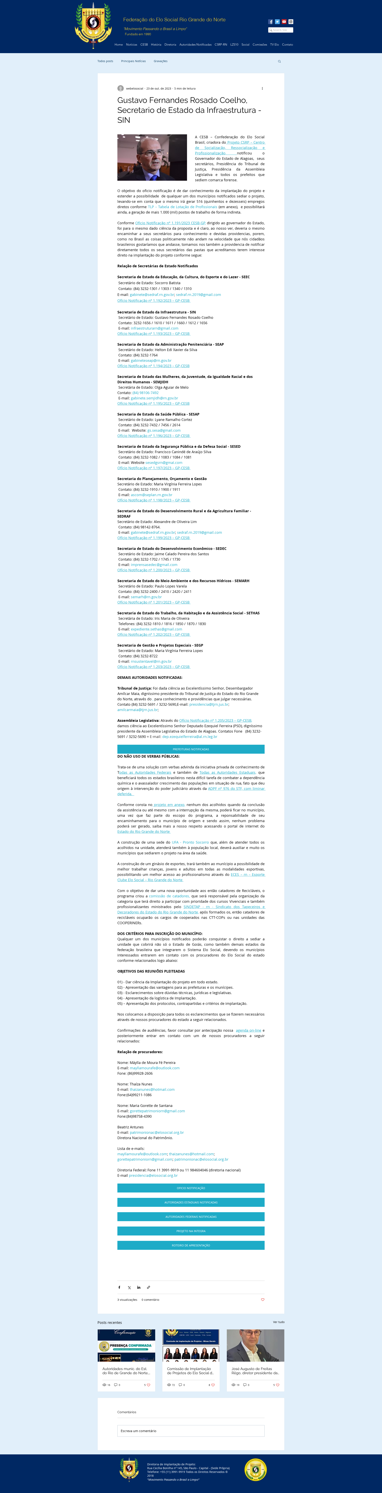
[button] (279, 61)
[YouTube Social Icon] (284, 21)
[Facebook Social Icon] (270, 21)
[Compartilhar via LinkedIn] (139, 1287)
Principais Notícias (133, 61)
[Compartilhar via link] (148, 1287)
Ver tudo (279, 1322)
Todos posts (105, 61)
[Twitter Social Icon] (277, 21)
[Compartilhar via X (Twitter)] (129, 1287)
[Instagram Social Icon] (290, 21)
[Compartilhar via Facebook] (119, 1287)
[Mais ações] (262, 88)
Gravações (161, 61)
